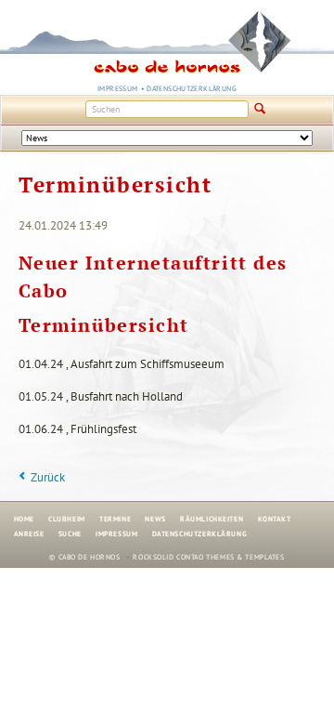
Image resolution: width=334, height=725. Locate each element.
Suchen (260, 110)
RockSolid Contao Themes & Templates (208, 556)
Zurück (48, 477)
